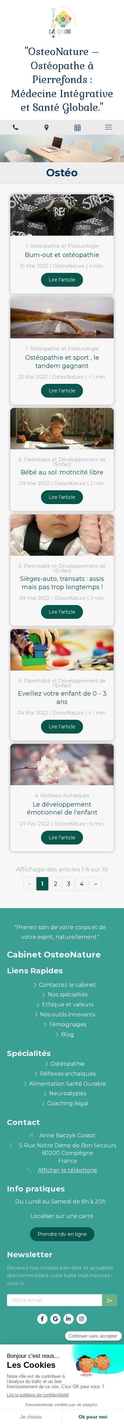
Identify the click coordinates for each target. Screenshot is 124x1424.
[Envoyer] (109, 1300)
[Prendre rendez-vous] (77, 127)
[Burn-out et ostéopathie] (62, 215)
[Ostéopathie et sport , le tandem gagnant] (62, 317)
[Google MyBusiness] (55, 1319)
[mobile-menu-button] (108, 127)
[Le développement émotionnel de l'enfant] (62, 764)
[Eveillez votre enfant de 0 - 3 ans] (62, 649)
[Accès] (46, 127)
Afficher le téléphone (67, 1170)
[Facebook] (42, 1319)
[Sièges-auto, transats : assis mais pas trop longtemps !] (62, 535)
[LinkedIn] (68, 1319)
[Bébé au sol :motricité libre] (62, 428)
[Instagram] (81, 1319)
